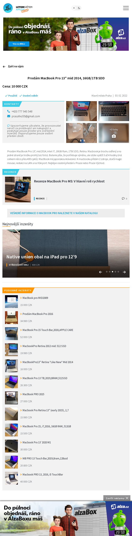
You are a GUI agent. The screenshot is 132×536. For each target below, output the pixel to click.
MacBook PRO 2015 (33, 394)
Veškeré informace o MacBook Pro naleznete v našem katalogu (54, 213)
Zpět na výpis (16, 66)
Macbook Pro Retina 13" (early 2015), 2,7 (46, 410)
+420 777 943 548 (22, 111)
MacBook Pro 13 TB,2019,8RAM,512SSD (45, 378)
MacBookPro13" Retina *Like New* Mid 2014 (48, 362)
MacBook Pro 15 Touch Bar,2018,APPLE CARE (48, 330)
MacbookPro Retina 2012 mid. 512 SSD (44, 346)
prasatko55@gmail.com (26, 116)
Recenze (40, 198)
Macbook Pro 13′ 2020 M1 (37, 442)
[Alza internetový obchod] (66, 33)
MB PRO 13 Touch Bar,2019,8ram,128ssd (45, 458)
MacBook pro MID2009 (35, 298)
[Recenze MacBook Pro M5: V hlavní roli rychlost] (18, 189)
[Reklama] (66, 518)
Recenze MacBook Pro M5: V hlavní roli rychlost (69, 181)
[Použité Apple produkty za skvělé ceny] (17, 8)
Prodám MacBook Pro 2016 (38, 314)
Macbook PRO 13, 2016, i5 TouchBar (43, 474)
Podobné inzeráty (18, 290)
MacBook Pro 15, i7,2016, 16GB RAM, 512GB (47, 426)
